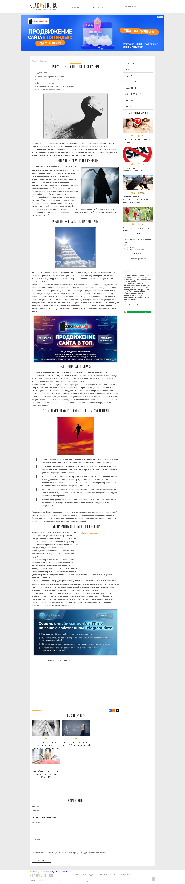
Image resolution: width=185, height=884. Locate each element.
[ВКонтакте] (110, 710)
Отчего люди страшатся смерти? (50, 77)
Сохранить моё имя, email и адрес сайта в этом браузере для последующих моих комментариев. (69, 853)
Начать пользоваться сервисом (139, 312)
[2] (35, 711)
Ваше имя (36, 839)
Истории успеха (133, 94)
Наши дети (130, 88)
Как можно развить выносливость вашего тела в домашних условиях (135, 199)
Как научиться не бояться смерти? (51, 90)
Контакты (91, 7)
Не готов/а (130, 247)
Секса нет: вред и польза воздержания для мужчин (134, 169)
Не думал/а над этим (135, 249)
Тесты (128, 106)
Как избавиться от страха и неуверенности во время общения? (46, 774)
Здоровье (130, 75)
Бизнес (128, 69)
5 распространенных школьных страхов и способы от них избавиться (45, 745)
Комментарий (37, 823)
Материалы (130, 100)
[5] (41, 711)
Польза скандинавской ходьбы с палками (137, 229)
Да (127, 243)
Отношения (130, 82)
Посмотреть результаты (138, 259)
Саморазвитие (78, 7)
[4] (39, 711)
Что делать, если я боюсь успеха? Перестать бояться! (76, 743)
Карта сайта (103, 7)
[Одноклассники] (113, 710)
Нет (127, 245)
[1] (33, 711)
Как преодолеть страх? (46, 83)
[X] (117, 710)
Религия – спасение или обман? (50, 80)
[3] (37, 711)
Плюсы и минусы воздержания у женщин (137, 140)
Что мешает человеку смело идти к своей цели (56, 86)
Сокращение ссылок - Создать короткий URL (50, 872)
